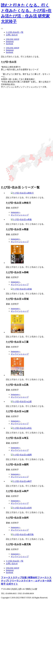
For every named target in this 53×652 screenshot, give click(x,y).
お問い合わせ (12, 35)
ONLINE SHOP (12, 39)
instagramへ (15, 212)
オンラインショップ (20, 215)
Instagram (10, 41)
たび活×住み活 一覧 (14, 32)
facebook (9, 44)
